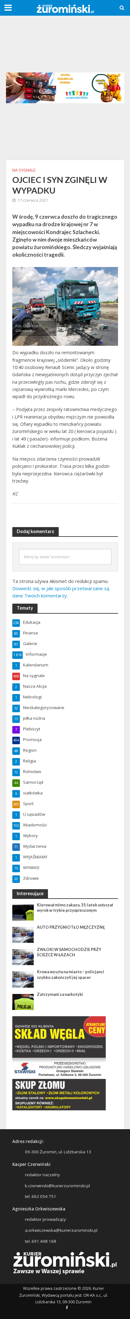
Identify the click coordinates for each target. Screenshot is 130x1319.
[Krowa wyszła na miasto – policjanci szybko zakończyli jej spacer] (23, 979)
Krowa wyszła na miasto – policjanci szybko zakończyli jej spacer (70, 974)
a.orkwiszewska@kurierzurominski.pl (61, 1230)
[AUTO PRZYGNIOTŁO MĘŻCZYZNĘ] (23, 934)
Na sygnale (24, 170)
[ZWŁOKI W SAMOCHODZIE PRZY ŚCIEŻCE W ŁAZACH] (23, 957)
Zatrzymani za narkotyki (60, 994)
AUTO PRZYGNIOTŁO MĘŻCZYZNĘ (71, 927)
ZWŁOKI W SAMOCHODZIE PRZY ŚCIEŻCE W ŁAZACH (69, 952)
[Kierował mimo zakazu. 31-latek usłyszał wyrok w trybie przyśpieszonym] (23, 912)
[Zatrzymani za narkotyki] (23, 1001)
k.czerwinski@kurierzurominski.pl (57, 1185)
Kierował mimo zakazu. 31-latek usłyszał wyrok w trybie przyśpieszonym (75, 908)
